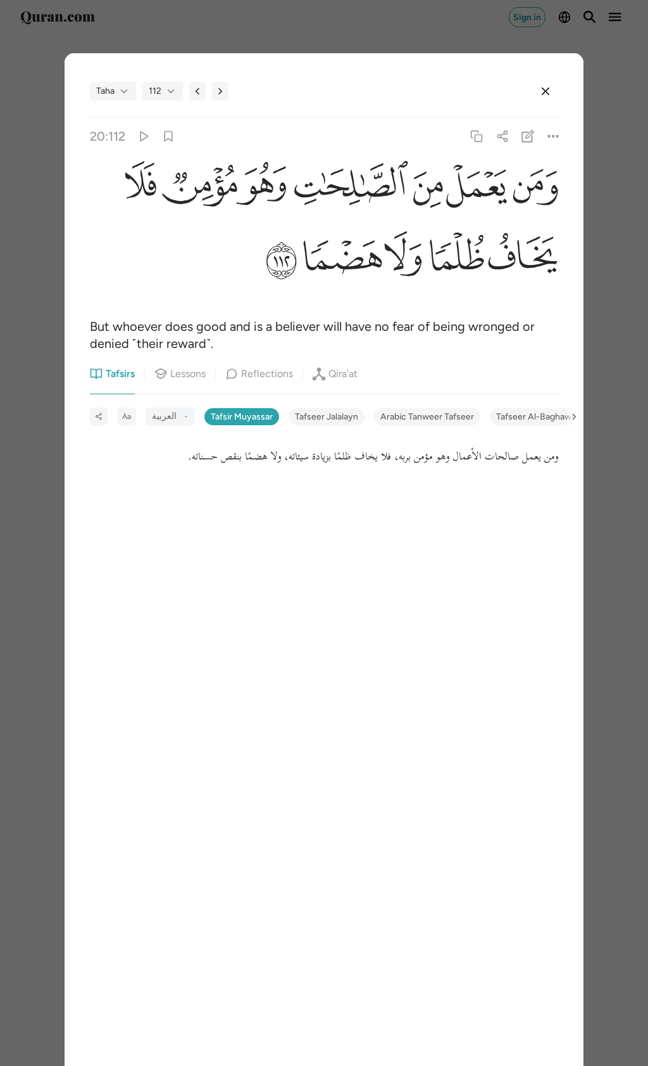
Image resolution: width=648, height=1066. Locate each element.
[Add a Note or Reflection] (527, 136)
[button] (532, 188)
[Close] (545, 91)
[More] (553, 136)
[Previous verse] (197, 91)
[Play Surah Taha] (143, 136)
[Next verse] (220, 91)
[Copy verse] (477, 136)
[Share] (502, 136)
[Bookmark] (169, 136)
